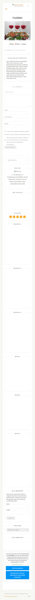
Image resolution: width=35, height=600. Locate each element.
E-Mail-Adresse (8, 117)
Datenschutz (14, 596)
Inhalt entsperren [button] (17, 568)
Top (29, 596)
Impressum (7, 596)
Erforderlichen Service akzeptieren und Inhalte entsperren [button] (17, 575)
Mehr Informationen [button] (17, 564)
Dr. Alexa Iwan (20, 50)
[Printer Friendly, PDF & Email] (17, 44)
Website (6, 124)
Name (6, 110)
